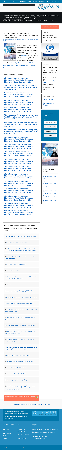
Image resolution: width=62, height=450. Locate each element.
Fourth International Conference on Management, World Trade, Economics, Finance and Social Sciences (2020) (18, 95)
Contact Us (37, 436)
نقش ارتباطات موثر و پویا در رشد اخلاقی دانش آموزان (18, 355)
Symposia (25, 447)
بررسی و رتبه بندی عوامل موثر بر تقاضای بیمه (16, 242)
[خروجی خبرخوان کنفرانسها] (11, 2)
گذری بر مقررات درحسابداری (12, 270)
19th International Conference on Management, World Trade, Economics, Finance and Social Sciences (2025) (18, 205)
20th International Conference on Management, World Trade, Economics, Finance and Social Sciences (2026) (18, 213)
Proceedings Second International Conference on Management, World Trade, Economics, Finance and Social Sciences (20, 65)
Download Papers (21, 429)
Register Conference (40, 438)
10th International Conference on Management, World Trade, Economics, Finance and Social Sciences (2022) (18, 139)
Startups (5, 438)
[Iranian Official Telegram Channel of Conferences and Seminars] (44, 413)
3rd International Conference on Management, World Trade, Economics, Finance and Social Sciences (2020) (21, 87)
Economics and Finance (48, 104)
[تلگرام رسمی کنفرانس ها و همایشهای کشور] (13, 2)
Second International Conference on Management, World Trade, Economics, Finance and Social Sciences (28, 20)
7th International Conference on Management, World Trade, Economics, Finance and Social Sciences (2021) (21, 117)
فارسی (57, 1)
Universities (42, 1)
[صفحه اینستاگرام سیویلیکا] (4, 2)
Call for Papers (6, 435)
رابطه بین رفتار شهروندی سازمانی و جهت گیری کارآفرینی (19, 303)
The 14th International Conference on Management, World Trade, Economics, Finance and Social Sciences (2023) (18, 168)
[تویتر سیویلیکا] (6, 2)
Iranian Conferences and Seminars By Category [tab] (31, 404)
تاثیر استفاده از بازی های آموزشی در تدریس (16, 373)
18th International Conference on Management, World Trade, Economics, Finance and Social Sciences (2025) (18, 198)
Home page (23, 1)
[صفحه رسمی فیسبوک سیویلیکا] (9, 2)
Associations (50, 1)
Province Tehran (46, 86)
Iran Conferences (8, 19)
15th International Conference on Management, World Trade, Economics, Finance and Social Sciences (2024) (18, 176)
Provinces (35, 1)
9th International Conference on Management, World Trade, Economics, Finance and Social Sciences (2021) (21, 132)
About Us (44, 436)
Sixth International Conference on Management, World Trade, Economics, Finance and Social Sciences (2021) (18, 109)
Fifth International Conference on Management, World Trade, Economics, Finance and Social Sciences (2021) (18, 102)
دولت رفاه (8, 284)
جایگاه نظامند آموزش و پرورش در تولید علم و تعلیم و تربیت (19, 361)
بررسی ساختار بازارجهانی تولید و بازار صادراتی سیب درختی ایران (20, 325)
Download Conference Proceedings (50, 27)
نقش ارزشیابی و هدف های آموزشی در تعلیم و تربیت (18, 379)
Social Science (17, 19)
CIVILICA (49, 429)
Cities (30, 1)
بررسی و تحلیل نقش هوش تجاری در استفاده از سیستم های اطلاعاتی (21, 297)
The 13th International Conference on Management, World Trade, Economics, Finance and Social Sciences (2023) (18, 161)
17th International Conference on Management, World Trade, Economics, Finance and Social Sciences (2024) (18, 191)
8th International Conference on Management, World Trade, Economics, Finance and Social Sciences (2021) (21, 124)
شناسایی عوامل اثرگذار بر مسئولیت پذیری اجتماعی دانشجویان (20, 290)
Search (45, 119)
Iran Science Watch (7, 433)
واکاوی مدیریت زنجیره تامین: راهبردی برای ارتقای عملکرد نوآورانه (21, 236)
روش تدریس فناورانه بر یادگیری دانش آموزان (16, 367)
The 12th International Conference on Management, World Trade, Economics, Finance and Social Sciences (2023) (18, 154)
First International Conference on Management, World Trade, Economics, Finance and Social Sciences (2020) (18, 80)
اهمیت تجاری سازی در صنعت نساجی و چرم (16, 264)
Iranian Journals (21, 431)
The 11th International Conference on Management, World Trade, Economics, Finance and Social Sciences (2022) (18, 146)
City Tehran (24, 55)
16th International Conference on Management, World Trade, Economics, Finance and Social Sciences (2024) (18, 183)
